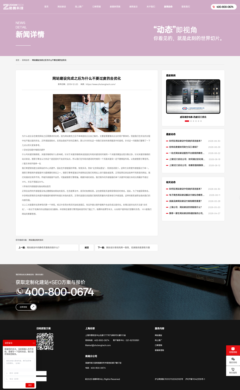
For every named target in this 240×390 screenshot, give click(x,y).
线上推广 (158, 340)
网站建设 (158, 335)
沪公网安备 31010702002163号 (169, 379)
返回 (87, 247)
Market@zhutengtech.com (98, 345)
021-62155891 (132, 340)
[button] (187, 121)
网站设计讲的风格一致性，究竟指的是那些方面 (128, 247)
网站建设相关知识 (36, 240)
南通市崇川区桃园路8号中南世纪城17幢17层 (103, 363)
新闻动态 (25, 60)
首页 (17, 60)
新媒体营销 (159, 350)
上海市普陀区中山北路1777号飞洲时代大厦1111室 (105, 335)
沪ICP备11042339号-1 (195, 379)
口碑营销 (158, 345)
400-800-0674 (59, 291)
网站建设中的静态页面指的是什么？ (43, 247)
